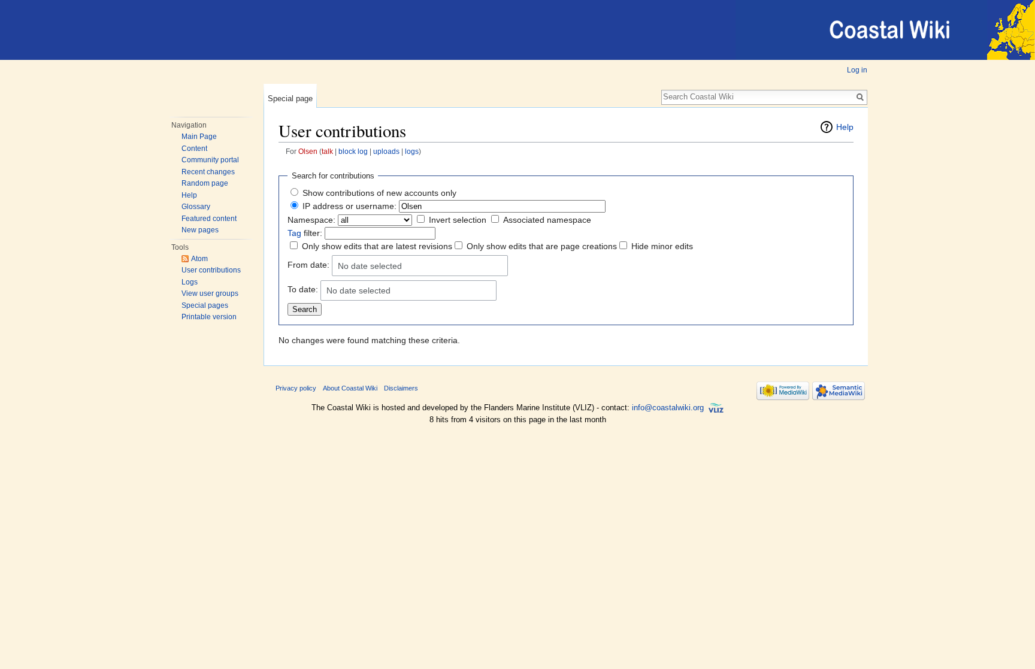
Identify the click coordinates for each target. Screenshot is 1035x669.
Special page (290, 98)
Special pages (204, 305)
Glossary (195, 206)
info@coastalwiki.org (668, 408)
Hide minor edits (662, 246)
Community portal (210, 160)
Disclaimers (401, 388)
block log (353, 151)
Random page (204, 183)
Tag (294, 233)
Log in (857, 70)
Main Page (199, 136)
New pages (200, 230)
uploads (386, 151)
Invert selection (457, 220)
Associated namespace (547, 220)
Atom (199, 259)
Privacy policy (296, 388)
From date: (308, 265)
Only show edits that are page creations (542, 246)
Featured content (209, 218)
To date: (303, 289)
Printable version (209, 317)
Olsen (307, 151)
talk (327, 151)
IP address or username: (349, 206)
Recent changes (208, 172)
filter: (305, 233)
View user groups (209, 293)
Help (189, 195)
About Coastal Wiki (350, 388)
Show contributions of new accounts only (379, 193)
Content (194, 148)
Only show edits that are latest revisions (377, 246)
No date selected (370, 266)
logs (412, 151)
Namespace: (311, 220)
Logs (189, 282)
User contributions (211, 270)
